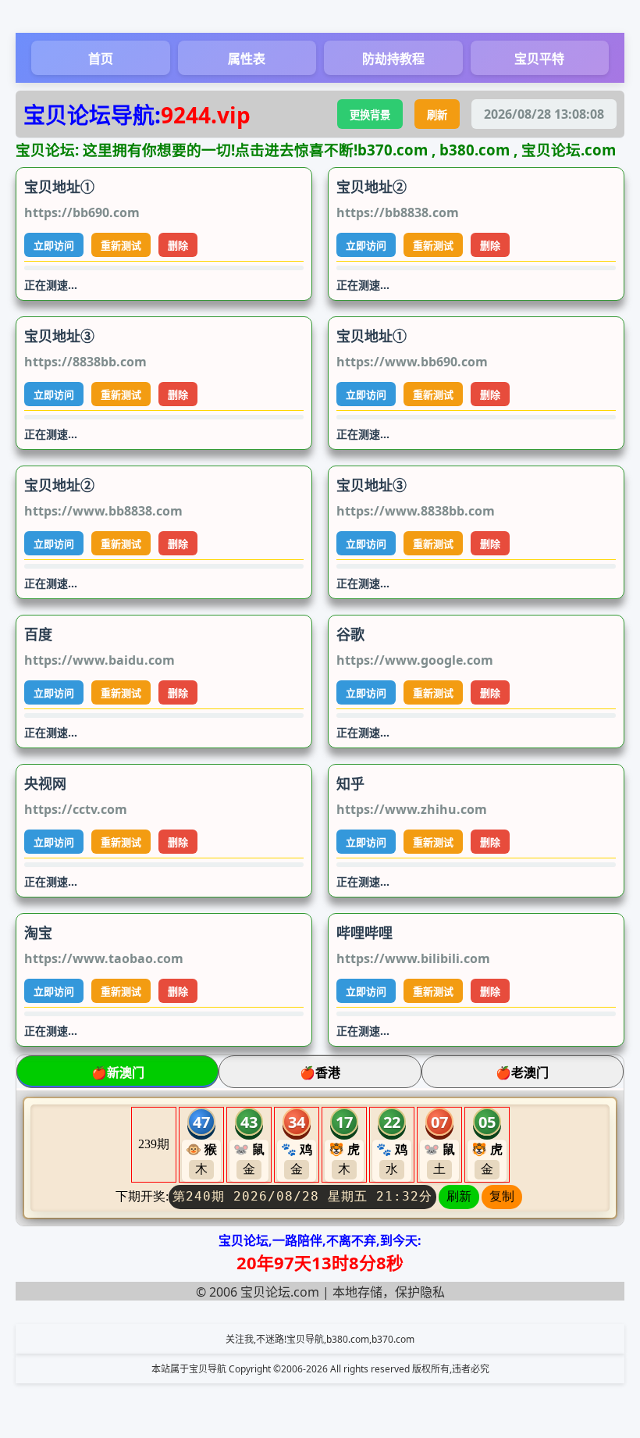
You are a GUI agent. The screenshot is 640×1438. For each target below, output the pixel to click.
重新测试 (121, 245)
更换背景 (370, 115)
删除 (178, 245)
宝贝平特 (539, 58)
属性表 (246, 58)
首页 (100, 58)
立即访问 (54, 245)
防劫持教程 (393, 58)
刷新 (437, 115)
